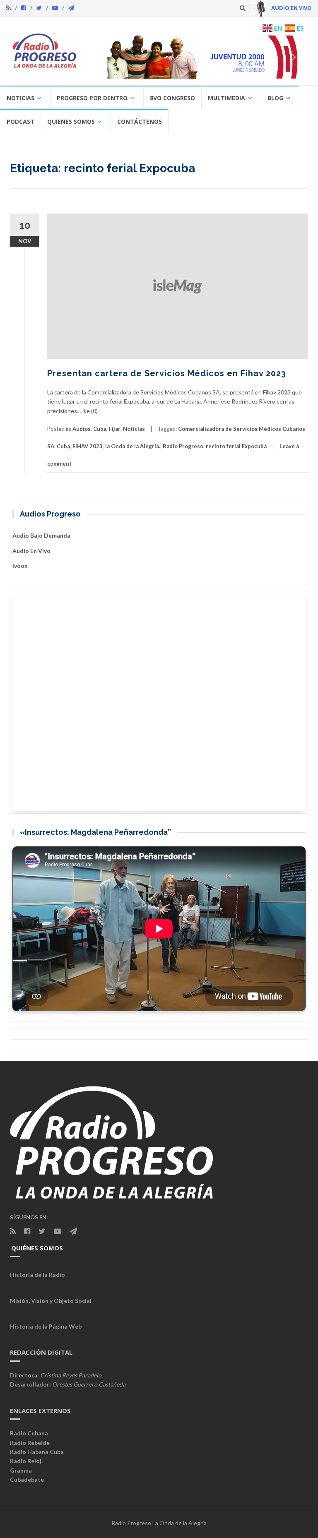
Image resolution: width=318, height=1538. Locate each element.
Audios (81, 428)
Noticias (20, 98)
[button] (171, 57)
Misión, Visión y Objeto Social (51, 1300)
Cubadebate (27, 1479)
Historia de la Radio (37, 1274)
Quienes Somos (71, 121)
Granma (21, 1470)
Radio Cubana (29, 1433)
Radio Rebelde (30, 1442)
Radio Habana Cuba (37, 1451)
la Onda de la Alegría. (132, 446)
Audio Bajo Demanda (41, 535)
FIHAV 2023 (87, 446)
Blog (275, 98)
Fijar (114, 428)
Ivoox (20, 565)
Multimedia (226, 98)
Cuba (99, 428)
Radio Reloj (25, 1460)
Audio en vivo (31, 550)
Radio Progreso (183, 446)
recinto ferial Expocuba (236, 446)
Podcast (20, 121)
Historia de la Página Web (46, 1326)
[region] (197, 57)
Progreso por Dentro (92, 98)
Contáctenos (139, 121)
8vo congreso (172, 98)
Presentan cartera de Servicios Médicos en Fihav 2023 (166, 373)
